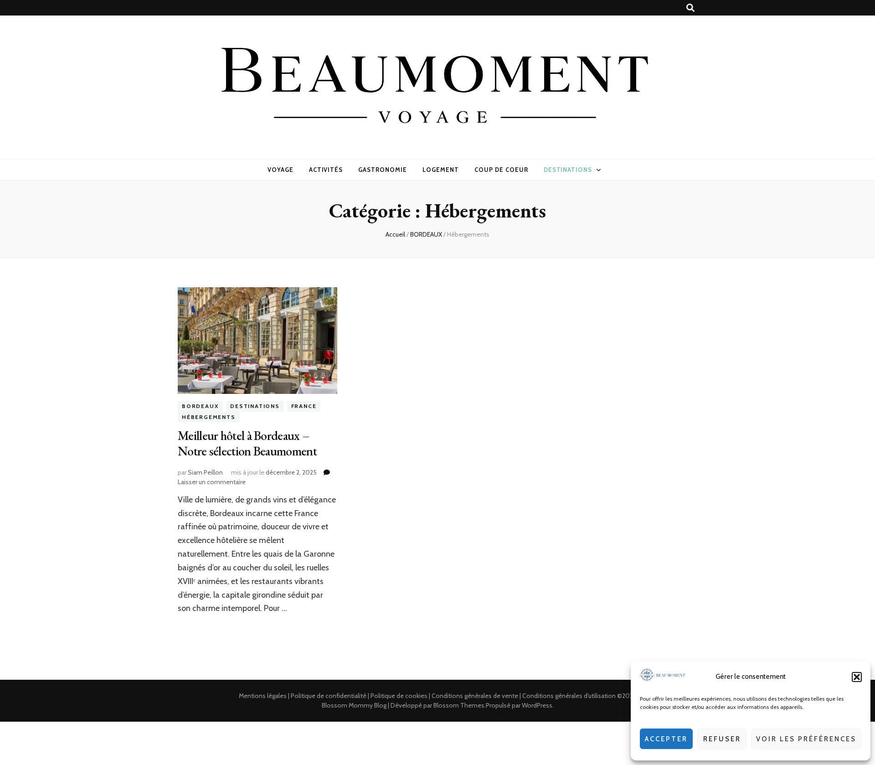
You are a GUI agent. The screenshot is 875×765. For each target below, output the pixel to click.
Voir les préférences (806, 739)
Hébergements (209, 417)
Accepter (666, 739)
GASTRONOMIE (382, 169)
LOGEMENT (440, 169)
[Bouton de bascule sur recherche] (690, 8)
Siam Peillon (205, 472)
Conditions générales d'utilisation (569, 696)
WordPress (537, 705)
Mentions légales (263, 696)
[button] (856, 677)
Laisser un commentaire (212, 482)
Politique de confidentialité (328, 696)
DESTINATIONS (568, 169)
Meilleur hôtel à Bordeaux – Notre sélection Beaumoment (247, 443)
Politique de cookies (399, 696)
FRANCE (304, 406)
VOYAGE (280, 169)
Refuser (722, 739)
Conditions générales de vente (475, 696)
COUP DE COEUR (501, 169)
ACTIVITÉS (326, 169)
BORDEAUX (200, 406)
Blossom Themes (458, 705)
